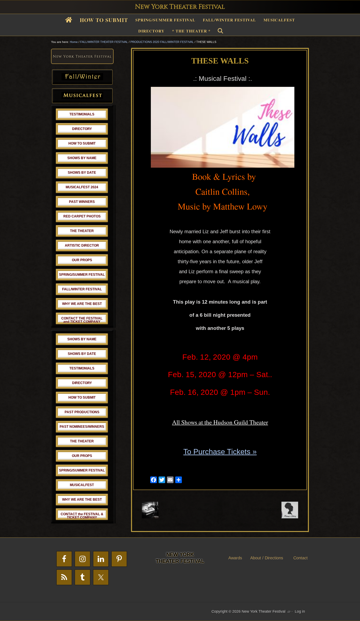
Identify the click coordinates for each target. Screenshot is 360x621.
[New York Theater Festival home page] (82, 63)
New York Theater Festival (180, 7)
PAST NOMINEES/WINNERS (82, 426)
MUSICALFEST (82, 485)
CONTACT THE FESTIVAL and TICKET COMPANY (81, 320)
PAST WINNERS (82, 201)
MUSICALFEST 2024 (82, 187)
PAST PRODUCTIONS (82, 412)
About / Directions (266, 558)
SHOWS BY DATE (82, 172)
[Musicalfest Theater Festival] (82, 98)
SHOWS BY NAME (81, 158)
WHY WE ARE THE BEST (82, 304)
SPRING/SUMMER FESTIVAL (82, 274)
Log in (300, 611)
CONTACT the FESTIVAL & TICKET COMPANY (82, 515)
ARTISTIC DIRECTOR (82, 245)
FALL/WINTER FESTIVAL (82, 289)
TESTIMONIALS (81, 114)
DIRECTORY (82, 129)
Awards (235, 558)
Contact (300, 558)
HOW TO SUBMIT (82, 143)
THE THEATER (82, 231)
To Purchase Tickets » (220, 451)
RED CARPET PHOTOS (82, 216)
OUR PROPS (82, 260)
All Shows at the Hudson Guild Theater (220, 422)
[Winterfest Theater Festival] (82, 79)
